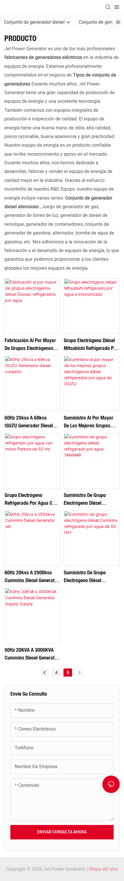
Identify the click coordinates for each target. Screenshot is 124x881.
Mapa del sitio (103, 869)
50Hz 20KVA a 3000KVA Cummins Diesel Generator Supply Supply (32, 654)
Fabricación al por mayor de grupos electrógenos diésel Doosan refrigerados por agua (30, 344)
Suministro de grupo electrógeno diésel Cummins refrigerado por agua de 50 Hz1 (90, 576)
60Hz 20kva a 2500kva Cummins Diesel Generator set (32, 576)
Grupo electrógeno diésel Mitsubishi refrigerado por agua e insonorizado (91, 344)
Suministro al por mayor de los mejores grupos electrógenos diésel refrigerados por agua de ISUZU (90, 421)
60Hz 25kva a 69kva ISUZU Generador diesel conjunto (29, 421)
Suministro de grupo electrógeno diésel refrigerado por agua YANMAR (86, 499)
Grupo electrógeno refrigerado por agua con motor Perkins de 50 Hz (31, 499)
